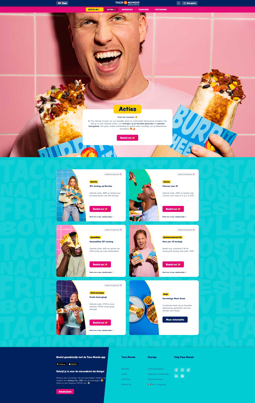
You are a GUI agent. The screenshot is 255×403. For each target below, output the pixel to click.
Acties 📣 (111, 9)
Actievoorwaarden (156, 369)
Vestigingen (161, 9)
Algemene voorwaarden (158, 374)
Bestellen (126, 369)
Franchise (144, 9)
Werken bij (127, 9)
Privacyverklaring (155, 379)
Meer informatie (175, 319)
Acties (124, 374)
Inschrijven (65, 391)
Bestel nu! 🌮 (94, 9)
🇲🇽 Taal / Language (157, 385)
